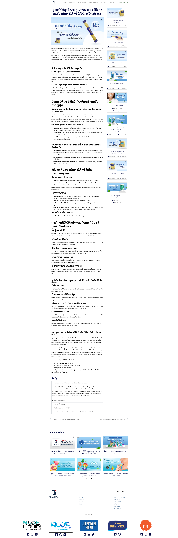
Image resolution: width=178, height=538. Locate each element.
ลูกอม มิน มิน (117, 506)
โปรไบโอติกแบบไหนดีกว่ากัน (117, 42)
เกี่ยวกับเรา (72, 3)
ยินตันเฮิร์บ (116, 504)
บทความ (111, 3)
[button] (50, 445)
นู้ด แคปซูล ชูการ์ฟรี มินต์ (119, 497)
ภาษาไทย (125, 2)
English (120, 2)
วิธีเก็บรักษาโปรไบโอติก (117, 63)
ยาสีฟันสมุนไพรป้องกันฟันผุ (117, 105)
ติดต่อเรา (103, 3)
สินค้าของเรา (82, 3)
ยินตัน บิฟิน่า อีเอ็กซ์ (118, 508)
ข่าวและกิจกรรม (93, 3)
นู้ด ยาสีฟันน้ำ (117, 499)
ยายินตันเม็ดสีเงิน (117, 502)
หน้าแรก (63, 3)
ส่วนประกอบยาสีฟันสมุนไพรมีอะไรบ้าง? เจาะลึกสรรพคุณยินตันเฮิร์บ (117, 129)
